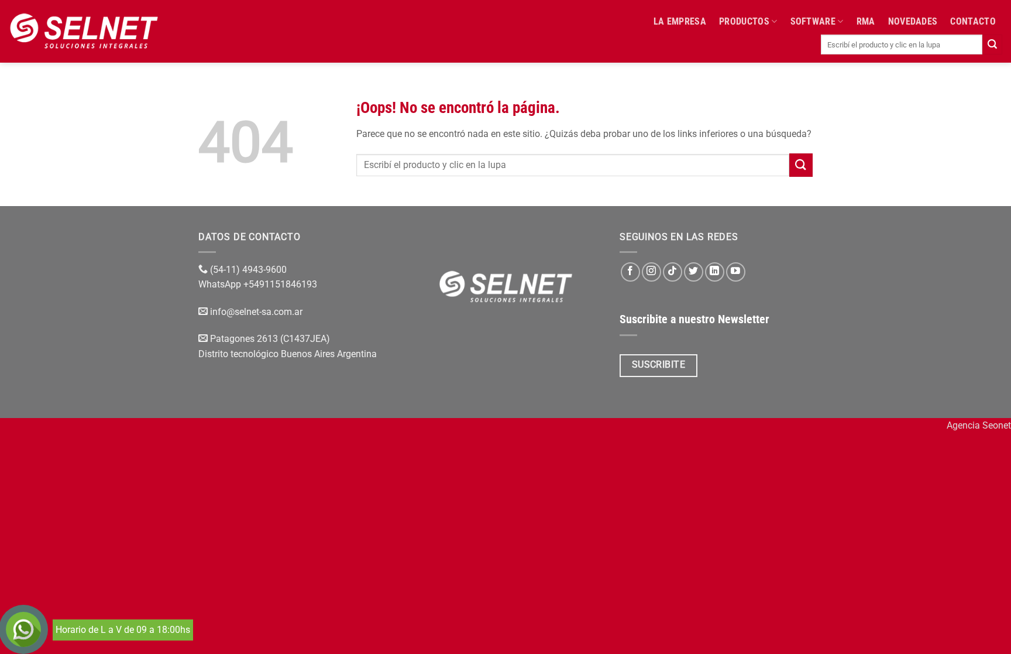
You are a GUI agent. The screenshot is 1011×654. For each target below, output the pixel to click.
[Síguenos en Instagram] (651, 272)
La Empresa (680, 21)
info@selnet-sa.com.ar (256, 311)
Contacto (973, 21)
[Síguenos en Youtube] (735, 272)
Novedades (913, 21)
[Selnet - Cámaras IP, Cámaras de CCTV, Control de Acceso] (84, 31)
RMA (866, 21)
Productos (744, 21)
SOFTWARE (813, 21)
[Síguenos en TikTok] (672, 272)
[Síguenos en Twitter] (693, 272)
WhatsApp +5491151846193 (258, 284)
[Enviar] (992, 44)
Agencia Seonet (979, 425)
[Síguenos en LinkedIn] (714, 272)
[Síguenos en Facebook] (630, 272)
